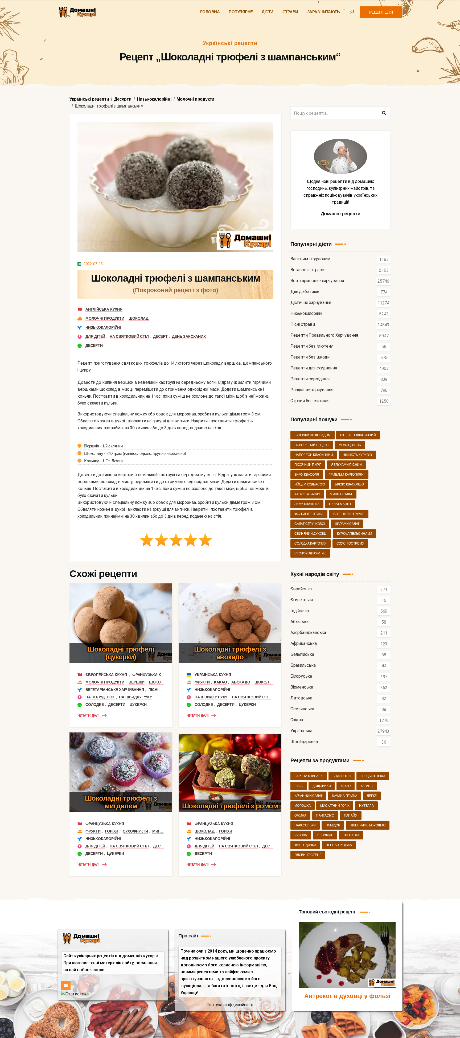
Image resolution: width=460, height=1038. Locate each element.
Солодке (94, 704)
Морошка (302, 806)
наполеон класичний (313, 455)
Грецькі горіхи (372, 776)
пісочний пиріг (307, 465)
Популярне (241, 12)
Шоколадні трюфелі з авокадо (230, 653)
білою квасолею (349, 484)
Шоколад (139, 318)
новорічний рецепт (311, 445)
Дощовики (322, 786)
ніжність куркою (357, 455)
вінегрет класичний (358, 435)
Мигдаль (161, 831)
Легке (372, 796)
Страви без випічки (309, 401)
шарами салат (347, 524)
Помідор (333, 825)
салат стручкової (309, 524)
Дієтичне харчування (310, 303)
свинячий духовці (310, 534)
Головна (210, 12)
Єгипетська (301, 600)
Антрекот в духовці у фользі (347, 995)
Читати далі (88, 716)
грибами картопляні (346, 474)
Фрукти (202, 682)
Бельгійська (302, 654)
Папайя (351, 815)
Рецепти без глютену (311, 346)
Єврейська (301, 589)
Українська (301, 731)
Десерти (94, 345)
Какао (220, 682)
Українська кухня (213, 675)
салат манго (340, 504)
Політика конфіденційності (230, 1005)
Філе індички (305, 845)
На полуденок (100, 697)
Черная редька (339, 845)
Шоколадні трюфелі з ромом (230, 806)
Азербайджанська (308, 633)
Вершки (137, 682)
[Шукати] (384, 113)
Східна (296, 720)
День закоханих (189, 336)
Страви (290, 12)
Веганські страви (307, 270)
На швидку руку (135, 697)
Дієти (267, 12)
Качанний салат (308, 796)
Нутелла (366, 806)
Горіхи (111, 831)
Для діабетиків (304, 292)
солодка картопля (310, 543)
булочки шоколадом (312, 435)
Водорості (341, 776)
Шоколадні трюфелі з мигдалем (121, 802)
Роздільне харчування (311, 390)
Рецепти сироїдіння (309, 379)
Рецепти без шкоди (310, 357)
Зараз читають (323, 12)
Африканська (303, 643)
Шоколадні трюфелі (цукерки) (120, 653)
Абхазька (299, 622)
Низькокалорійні (103, 327)
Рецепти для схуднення (313, 368)
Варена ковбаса (308, 776)
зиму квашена (306, 504)
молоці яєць (350, 445)
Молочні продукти (104, 318)
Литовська (301, 698)
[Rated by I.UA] (75, 993)
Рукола (300, 835)
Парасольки (305, 825)
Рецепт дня (381, 12)
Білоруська (301, 676)
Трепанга (351, 835)
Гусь (298, 786)
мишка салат (341, 494)
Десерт (160, 336)
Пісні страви (161, 689)
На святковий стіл (129, 336)
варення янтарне (348, 514)
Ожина (300, 815)
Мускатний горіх (334, 806)
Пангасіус (325, 815)
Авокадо (240, 682)
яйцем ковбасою (309, 484)
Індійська (299, 611)
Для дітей (95, 336)
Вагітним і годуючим (310, 259)
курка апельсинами (354, 534)
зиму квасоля (306, 474)
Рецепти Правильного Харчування (324, 335)
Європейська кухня (106, 675)
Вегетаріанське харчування (114, 689)
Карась (366, 786)
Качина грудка (344, 796)
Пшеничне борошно (367, 825)
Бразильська (303, 665)
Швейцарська (304, 742)
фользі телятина (308, 514)
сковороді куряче (310, 553)
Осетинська (302, 709)
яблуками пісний (346, 465)
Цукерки (138, 704)
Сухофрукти (135, 831)
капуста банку (307, 494)
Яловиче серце (307, 855)
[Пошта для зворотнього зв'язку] (66, 985)
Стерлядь (325, 835)
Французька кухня (151, 675)
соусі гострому (350, 543)
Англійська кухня (103, 309)
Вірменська (301, 687)
